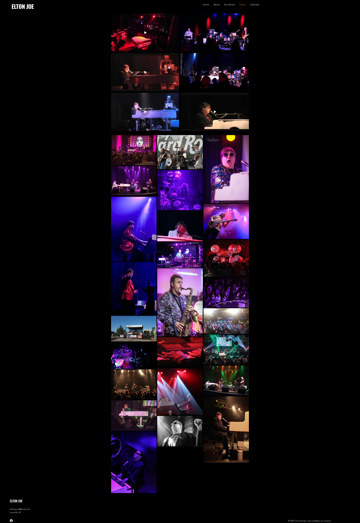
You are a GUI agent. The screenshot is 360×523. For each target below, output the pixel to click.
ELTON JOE (23, 6)
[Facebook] (11, 520)
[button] (229, 5)
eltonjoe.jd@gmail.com (20, 509)
